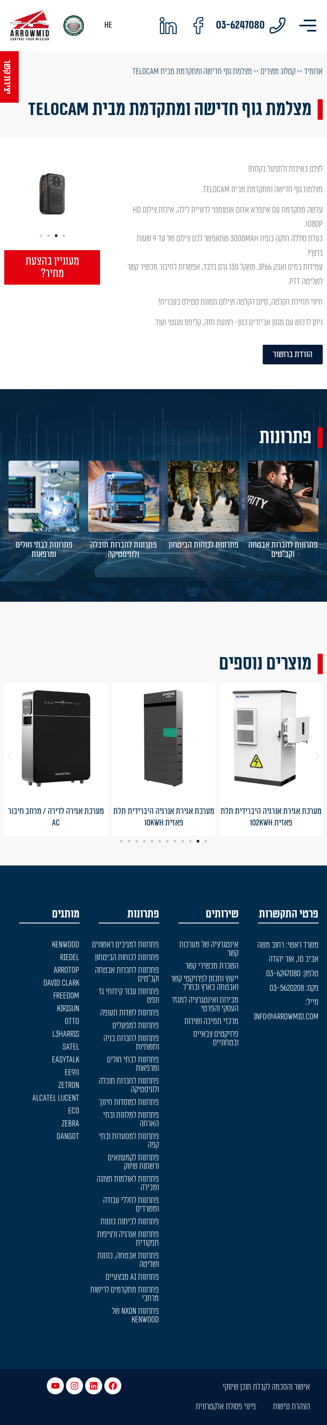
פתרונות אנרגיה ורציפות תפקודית (128, 1238)
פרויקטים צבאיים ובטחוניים (215, 1038)
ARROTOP (66, 970)
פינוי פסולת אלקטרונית (226, 1407)
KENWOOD (65, 945)
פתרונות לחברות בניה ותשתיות (131, 1042)
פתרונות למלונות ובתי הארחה (131, 1119)
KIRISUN (68, 1009)
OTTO (72, 1021)
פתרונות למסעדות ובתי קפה (129, 1140)
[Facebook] (112, 1385)
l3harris (65, 1034)
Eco (73, 1111)
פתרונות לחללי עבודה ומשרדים (131, 1204)
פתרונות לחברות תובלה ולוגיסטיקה (123, 550)
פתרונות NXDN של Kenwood (135, 1315)
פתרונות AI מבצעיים (132, 1277)
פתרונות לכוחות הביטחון (203, 545)
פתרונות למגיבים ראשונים (125, 945)
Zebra (70, 1124)
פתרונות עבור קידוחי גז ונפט (129, 996)
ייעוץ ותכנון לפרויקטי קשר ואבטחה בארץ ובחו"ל (204, 983)
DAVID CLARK (61, 983)
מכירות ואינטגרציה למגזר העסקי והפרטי (205, 1004)
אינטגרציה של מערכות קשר (208, 949)
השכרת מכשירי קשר (211, 966)
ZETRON (68, 1085)
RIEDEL (69, 957)
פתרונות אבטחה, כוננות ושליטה (128, 1260)
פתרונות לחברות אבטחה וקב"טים (283, 550)
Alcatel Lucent (55, 1098)
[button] (64, 235)
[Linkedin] (93, 1385)
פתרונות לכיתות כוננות (129, 1222)
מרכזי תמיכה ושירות (211, 1021)
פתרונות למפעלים (135, 1026)
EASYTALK (65, 1060)
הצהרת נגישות (291, 1407)
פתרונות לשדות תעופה (129, 1013)
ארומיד (313, 71)
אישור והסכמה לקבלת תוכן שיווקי (266, 1387)
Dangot (68, 1136)
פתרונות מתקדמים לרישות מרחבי (124, 1294)
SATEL (71, 1047)
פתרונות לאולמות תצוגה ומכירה (128, 1183)
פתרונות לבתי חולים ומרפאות (44, 550)
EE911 (72, 1072)
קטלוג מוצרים (278, 71)
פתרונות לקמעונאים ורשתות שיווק (133, 1162)
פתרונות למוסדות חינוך (129, 1102)
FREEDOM (66, 996)
